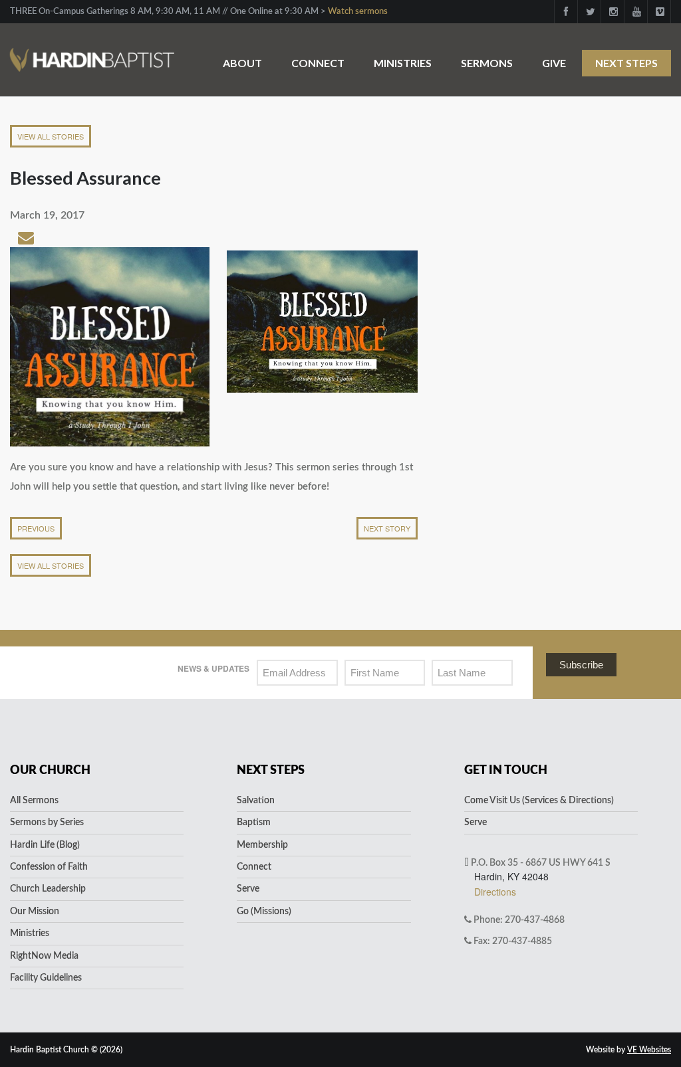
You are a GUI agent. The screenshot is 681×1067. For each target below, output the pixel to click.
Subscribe (581, 664)
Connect (317, 62)
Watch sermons (358, 11)
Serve (248, 889)
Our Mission (34, 911)
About (242, 62)
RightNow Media (44, 956)
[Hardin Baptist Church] (92, 52)
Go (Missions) (264, 911)
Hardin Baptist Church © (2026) (66, 1050)
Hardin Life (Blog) (45, 845)
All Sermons (34, 800)
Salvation (256, 800)
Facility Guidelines (46, 978)
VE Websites (649, 1050)
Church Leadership (48, 889)
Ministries (403, 62)
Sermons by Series (47, 822)
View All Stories (50, 136)
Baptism (254, 822)
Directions (495, 891)
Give (554, 62)
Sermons (487, 62)
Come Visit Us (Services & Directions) (539, 800)
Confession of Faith (49, 867)
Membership (262, 845)
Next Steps (626, 62)
